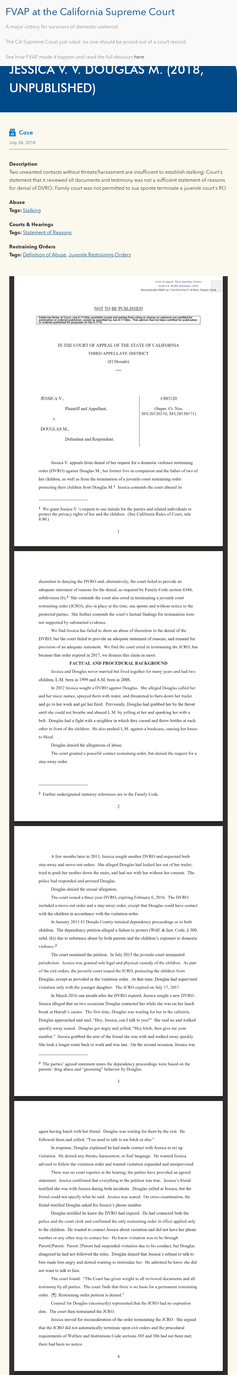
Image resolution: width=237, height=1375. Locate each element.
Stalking (32, 210)
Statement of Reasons (47, 233)
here (139, 57)
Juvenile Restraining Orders (100, 255)
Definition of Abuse (44, 255)
